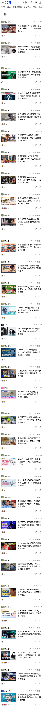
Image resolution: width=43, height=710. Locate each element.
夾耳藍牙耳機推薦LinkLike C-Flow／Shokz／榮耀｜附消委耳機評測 (29, 420)
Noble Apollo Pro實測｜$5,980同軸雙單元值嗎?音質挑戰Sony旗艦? (29, 352)
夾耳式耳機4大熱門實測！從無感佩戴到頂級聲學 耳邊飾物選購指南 (29, 117)
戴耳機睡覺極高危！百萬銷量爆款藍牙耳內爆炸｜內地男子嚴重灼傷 (29, 503)
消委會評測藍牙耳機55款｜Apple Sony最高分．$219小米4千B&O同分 (29, 201)
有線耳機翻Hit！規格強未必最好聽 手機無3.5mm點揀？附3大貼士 (29, 28)
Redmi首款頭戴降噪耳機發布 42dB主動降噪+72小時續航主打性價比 (30, 482)
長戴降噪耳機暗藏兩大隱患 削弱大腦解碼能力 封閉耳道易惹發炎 (29, 592)
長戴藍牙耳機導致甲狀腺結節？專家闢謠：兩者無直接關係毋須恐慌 (29, 138)
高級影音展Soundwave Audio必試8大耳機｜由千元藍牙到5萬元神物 (29, 180)
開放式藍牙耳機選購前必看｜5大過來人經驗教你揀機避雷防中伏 (29, 222)
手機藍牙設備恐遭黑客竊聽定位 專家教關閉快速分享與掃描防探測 (29, 525)
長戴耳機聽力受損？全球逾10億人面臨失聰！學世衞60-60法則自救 (29, 247)
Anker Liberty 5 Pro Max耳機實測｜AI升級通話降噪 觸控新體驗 (29, 289)
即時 (35, 7)
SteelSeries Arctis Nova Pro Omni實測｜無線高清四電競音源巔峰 (29, 634)
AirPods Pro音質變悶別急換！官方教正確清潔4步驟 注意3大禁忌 (29, 394)
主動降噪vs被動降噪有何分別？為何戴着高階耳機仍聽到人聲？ (29, 268)
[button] (36, 35)
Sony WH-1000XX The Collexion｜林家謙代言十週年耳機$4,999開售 (29, 655)
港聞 (3, 7)
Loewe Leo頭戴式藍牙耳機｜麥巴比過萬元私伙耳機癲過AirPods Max (29, 310)
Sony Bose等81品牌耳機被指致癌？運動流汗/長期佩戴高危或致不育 (29, 546)
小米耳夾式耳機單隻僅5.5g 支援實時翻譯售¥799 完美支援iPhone (29, 613)
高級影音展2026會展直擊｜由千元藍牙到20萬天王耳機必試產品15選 (30, 159)
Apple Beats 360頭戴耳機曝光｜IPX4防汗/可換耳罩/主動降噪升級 (29, 49)
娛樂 (9, 7)
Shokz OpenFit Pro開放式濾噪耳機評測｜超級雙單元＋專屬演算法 (29, 676)
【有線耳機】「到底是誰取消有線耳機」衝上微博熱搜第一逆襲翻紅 (30, 373)
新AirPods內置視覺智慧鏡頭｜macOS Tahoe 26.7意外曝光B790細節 (29, 96)
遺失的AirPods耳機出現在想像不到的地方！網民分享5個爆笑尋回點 (29, 441)
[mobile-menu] (2, 2)
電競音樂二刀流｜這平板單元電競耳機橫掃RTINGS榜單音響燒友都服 (29, 74)
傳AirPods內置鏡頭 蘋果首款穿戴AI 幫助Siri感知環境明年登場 (29, 461)
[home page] (8, 2)
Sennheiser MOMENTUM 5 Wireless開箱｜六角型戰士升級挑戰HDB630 (29, 566)
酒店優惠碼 (17, 7)
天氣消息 (27, 7)
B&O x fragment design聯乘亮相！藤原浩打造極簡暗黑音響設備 (29, 331)
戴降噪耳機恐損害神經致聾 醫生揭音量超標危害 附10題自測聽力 (29, 697)
